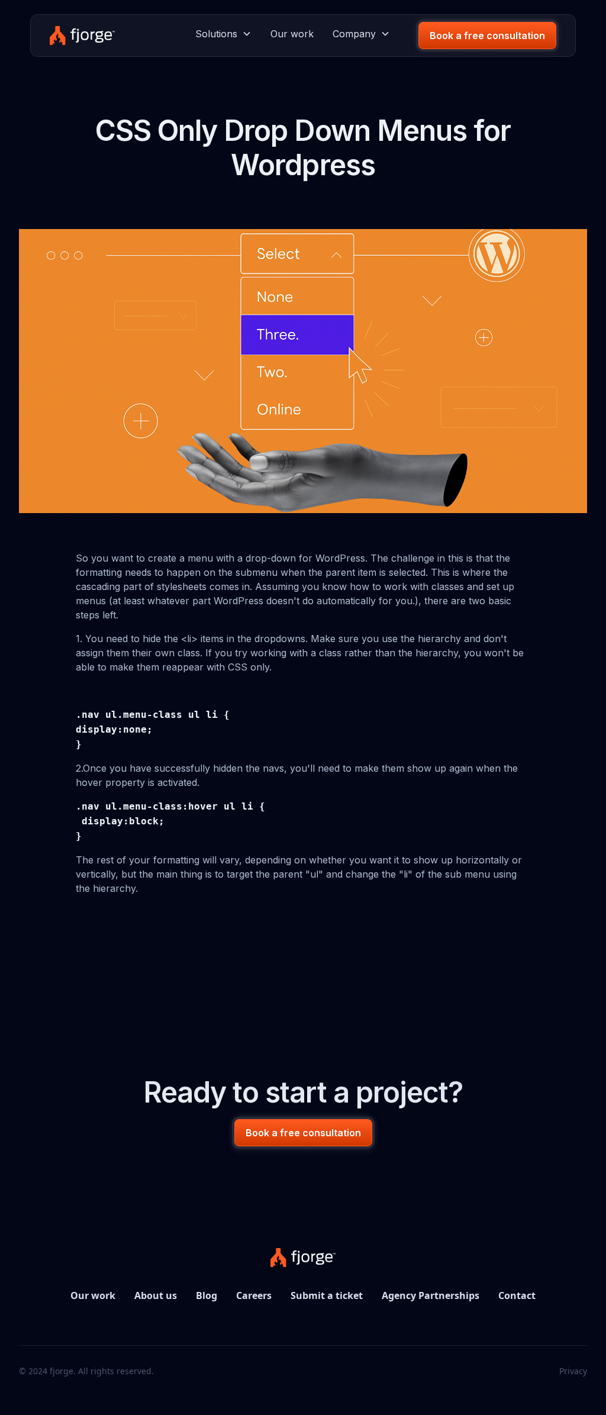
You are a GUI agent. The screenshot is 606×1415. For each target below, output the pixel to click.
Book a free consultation (487, 35)
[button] (223, 34)
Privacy (573, 1371)
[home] (82, 35)
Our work (292, 34)
